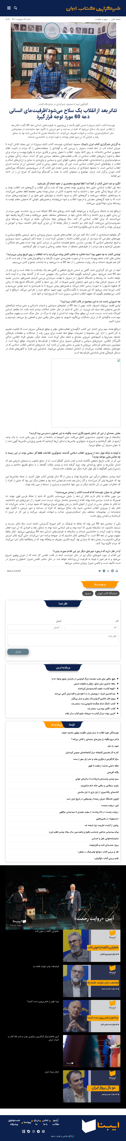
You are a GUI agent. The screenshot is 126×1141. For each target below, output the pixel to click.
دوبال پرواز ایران (52, 1071)
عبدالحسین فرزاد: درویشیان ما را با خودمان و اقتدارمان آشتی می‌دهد (84, 694)
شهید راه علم (113, 746)
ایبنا (93, 9)
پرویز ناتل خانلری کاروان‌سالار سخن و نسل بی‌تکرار (93, 698)
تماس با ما (45, 1122)
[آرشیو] (23, 1131)
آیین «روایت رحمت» (110, 805)
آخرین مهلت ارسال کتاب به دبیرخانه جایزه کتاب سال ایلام (90, 713)
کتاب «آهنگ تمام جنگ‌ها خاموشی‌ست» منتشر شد (93, 704)
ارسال (18, 651)
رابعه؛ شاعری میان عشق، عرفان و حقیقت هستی (94, 684)
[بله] (28, 1131)
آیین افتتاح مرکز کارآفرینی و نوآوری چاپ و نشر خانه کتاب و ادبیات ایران (33, 1038)
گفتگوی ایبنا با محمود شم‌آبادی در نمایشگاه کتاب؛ (63, 104)
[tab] (72, 724)
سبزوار (87, 593)
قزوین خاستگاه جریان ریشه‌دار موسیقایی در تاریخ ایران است (93, 799)
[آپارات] (43, 1131)
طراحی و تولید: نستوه (59, 1136)
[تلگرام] (38, 1131)
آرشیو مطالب (55, 1122)
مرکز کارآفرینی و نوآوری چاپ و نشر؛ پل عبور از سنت (96, 759)
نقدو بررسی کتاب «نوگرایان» (106, 858)
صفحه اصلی (115, 19)
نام (117, 621)
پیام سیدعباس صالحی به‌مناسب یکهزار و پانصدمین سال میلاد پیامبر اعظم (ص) (84, 832)
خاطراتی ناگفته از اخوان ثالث (47, 931)
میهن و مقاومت (101, 19)
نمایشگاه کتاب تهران (107, 593)
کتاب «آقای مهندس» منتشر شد (101, 708)
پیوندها (27, 1122)
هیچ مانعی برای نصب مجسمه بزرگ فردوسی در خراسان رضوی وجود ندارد (83, 679)
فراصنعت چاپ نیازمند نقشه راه (46, 966)
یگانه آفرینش (112, 772)
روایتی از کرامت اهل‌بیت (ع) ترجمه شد (101, 825)
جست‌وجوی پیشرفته (14, 1122)
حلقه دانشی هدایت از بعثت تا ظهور (103, 766)
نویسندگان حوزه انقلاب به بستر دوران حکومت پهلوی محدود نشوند (90, 733)
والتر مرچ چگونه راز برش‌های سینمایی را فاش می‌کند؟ (95, 739)
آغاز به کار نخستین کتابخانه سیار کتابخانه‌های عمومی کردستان (92, 752)
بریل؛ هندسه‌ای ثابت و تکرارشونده (104, 845)
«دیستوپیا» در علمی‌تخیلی (107, 819)
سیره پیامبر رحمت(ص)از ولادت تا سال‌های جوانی (97, 779)
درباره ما (36, 1122)
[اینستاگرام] (33, 1131)
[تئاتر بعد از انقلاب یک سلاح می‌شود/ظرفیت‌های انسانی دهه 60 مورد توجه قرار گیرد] (63, 60)
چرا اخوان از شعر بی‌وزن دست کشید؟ (43, 1001)
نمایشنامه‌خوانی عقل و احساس (105, 838)
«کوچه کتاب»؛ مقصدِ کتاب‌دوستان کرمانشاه (96, 688)
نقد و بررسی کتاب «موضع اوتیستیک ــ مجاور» (98, 852)
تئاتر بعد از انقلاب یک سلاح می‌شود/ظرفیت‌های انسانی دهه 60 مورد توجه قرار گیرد (63, 113)
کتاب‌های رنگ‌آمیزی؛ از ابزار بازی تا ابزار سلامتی (98, 792)
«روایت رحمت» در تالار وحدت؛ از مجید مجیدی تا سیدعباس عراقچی (89, 812)
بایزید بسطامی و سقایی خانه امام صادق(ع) (100, 785)
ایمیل (58, 621)
